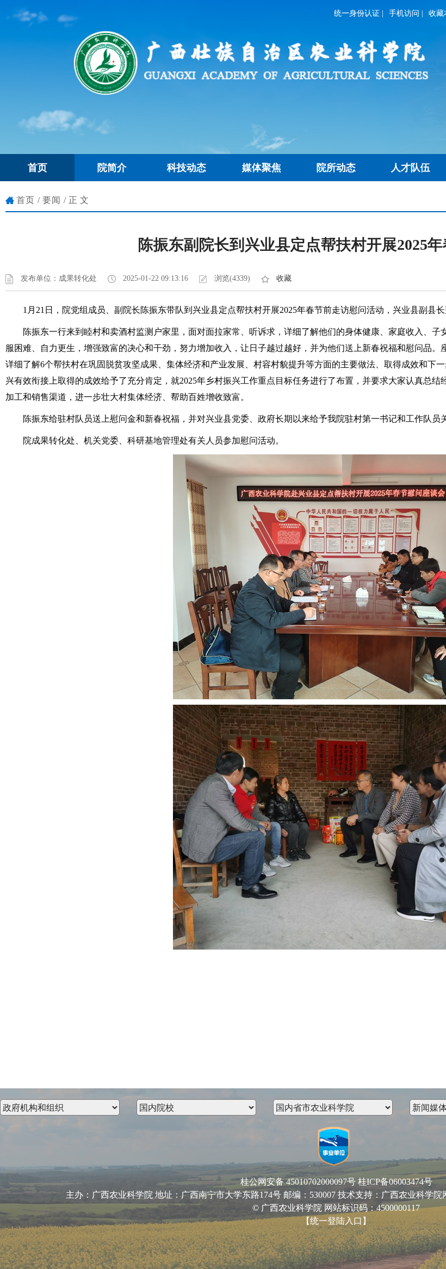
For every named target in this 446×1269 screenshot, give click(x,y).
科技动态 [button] (186, 167)
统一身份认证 (357, 13)
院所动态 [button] (336, 167)
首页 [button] (37, 167)
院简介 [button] (112, 167)
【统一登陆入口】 (336, 1220)
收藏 (284, 278)
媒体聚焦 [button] (261, 167)
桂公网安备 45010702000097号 (298, 1181)
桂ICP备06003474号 (395, 1181)
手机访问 (404, 13)
